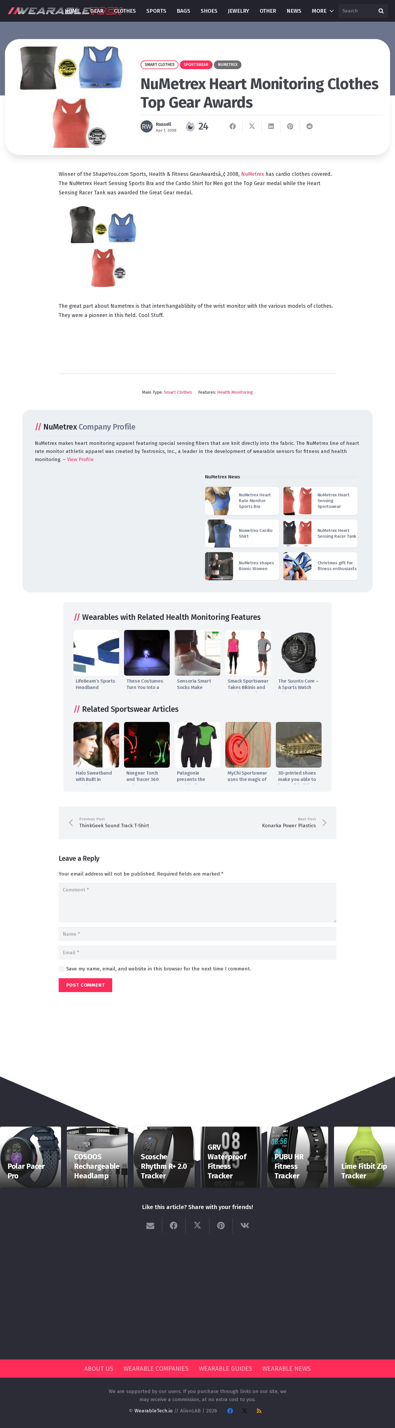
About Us (98, 1368)
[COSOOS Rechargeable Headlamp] (97, 1130)
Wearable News (286, 1368)
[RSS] (259, 1411)
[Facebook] (230, 1411)
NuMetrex (253, 174)
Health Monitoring (235, 392)
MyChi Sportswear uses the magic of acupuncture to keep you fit (247, 782)
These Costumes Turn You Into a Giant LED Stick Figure (144, 690)
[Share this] (232, 126)
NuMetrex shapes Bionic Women (256, 565)
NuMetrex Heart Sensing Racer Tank (337, 533)
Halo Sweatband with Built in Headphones (94, 779)
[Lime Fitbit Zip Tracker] (364, 1130)
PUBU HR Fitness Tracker (288, 1166)
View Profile (80, 459)
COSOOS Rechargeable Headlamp (96, 1166)
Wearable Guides (225, 1368)
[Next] (315, 659)
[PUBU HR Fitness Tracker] (297, 1130)
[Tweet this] (252, 126)
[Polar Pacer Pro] (30, 1130)
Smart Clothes (178, 392)
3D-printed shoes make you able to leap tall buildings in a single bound (298, 782)
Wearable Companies (156, 1368)
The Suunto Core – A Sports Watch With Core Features (298, 687)
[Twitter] (244, 1411)
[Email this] (150, 1225)
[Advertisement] (197, 343)
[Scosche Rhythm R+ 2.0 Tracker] (164, 1130)
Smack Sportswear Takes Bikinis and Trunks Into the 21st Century (248, 690)
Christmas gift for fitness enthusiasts (337, 565)
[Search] (381, 10)
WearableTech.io (153, 1411)
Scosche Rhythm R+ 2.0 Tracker (164, 1166)
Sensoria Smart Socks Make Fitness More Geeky (194, 690)
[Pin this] (290, 126)
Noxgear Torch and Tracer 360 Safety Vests (142, 779)
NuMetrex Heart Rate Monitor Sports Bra (255, 500)
